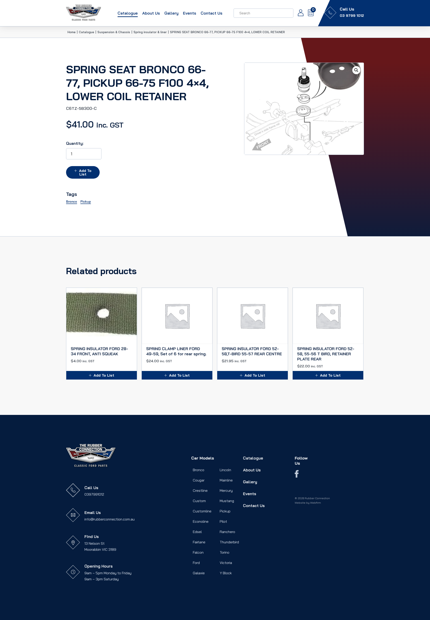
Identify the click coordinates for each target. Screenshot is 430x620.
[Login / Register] (298, 13)
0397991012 (94, 494)
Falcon (198, 552)
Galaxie (199, 573)
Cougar (198, 480)
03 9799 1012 (352, 15)
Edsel (197, 531)
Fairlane (199, 542)
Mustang (227, 501)
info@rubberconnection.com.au (109, 519)
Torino (224, 552)
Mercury (226, 490)
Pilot (223, 521)
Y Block (226, 573)
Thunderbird (229, 542)
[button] (356, 70)
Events (189, 13)
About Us (151, 13)
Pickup (225, 511)
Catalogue (128, 13)
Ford (196, 562)
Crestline (200, 490)
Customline (202, 511)
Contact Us (211, 13)
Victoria (226, 562)
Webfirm (315, 502)
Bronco (198, 470)
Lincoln (225, 470)
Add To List (85, 172)
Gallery (171, 13)
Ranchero (227, 531)
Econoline (201, 521)
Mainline (226, 480)
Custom (199, 501)
